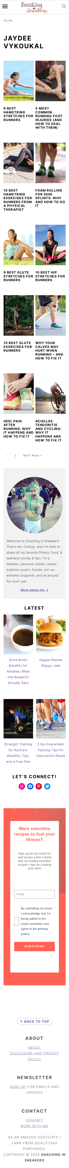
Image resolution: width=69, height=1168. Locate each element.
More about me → (35, 590)
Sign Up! (18, 1087)
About (34, 1047)
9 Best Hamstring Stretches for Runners (18, 114)
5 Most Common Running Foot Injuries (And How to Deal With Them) (49, 118)
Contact (34, 1120)
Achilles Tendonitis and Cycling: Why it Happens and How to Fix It (48, 430)
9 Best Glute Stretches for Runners (18, 276)
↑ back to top (34, 1021)
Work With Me (34, 1126)
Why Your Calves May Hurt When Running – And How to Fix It (49, 350)
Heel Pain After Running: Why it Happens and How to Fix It (19, 428)
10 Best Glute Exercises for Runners (18, 346)
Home (8, 20)
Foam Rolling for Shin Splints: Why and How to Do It (50, 198)
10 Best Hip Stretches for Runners (50, 276)
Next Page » (32, 455)
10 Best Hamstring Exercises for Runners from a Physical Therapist (18, 200)
